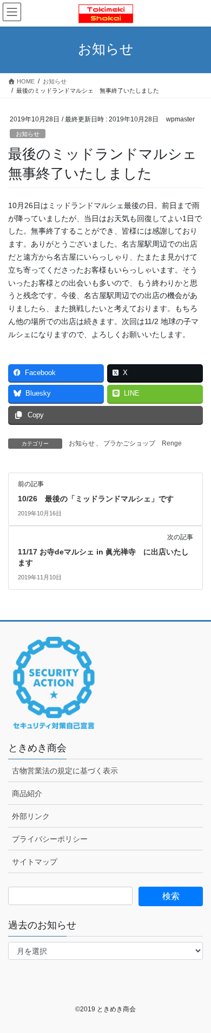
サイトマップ (34, 861)
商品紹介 (27, 793)
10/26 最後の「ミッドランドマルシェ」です (96, 498)
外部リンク (31, 816)
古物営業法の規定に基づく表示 (65, 770)
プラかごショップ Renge (142, 443)
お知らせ (27, 134)
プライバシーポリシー (50, 839)
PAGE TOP (195, 992)
